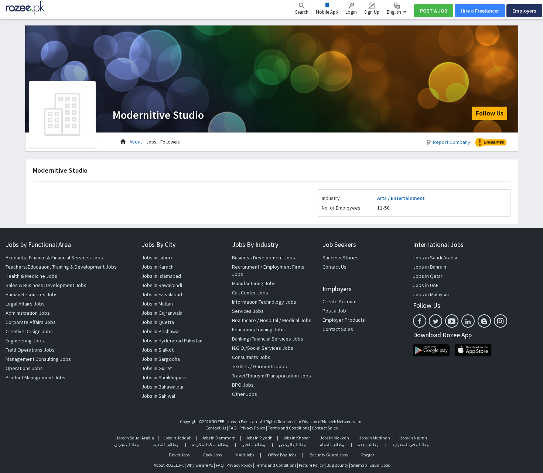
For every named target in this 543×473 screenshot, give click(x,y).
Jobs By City (158, 244)
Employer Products (343, 320)
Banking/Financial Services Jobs (267, 338)
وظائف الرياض (292, 444)
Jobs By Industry (255, 244)
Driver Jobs (179, 455)
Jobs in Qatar (428, 276)
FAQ (233, 428)
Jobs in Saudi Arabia (435, 257)
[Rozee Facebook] (419, 321)
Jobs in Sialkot (157, 349)
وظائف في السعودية (410, 444)
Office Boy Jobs (282, 455)
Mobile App (327, 12)
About (136, 142)
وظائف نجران (126, 444)
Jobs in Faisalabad (161, 294)
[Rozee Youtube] (451, 321)
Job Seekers (339, 244)
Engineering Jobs (25, 340)
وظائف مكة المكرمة (210, 444)
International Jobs (438, 244)
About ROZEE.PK (169, 465)
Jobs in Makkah (334, 438)
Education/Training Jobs (258, 329)
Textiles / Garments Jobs (259, 366)
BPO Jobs (243, 384)
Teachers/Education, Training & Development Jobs (61, 266)
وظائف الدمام (332, 444)
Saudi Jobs (379, 465)
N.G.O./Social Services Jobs (262, 348)
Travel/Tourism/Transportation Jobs (271, 375)
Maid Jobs (244, 455)
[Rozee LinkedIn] (468, 321)
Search (301, 12)
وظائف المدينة (165, 444)
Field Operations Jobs (30, 349)
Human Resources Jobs (32, 294)
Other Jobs (244, 394)
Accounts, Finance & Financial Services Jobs (54, 257)
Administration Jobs (28, 313)
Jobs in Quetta (157, 322)
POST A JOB (433, 10)
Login (351, 12)
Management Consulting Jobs (38, 359)
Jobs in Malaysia (431, 294)
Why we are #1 (200, 465)
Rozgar (367, 455)
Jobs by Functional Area (38, 244)
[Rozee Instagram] (500, 321)
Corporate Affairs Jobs (31, 322)
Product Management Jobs (35, 377)
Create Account (339, 301)
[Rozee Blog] (484, 321)
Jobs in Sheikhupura (163, 377)
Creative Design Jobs (29, 331)
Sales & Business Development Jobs (46, 285)
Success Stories (340, 257)
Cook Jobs (212, 455)
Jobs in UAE (425, 285)
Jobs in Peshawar (160, 331)
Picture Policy (311, 465)
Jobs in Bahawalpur (162, 386)
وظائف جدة (368, 444)
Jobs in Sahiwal (158, 396)
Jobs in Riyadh (259, 438)
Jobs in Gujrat (156, 368)
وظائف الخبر (253, 444)
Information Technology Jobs (264, 301)
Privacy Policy (252, 428)
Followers (170, 142)
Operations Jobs (24, 368)
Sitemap (359, 465)
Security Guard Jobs (329, 455)
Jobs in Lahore (157, 257)
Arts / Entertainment (401, 198)
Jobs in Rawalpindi (161, 285)
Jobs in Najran (413, 438)
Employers (524, 10)
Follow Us (489, 113)
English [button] (394, 12)
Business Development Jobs (263, 257)
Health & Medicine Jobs (31, 276)
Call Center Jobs (250, 292)
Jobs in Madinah (374, 438)
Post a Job (334, 310)
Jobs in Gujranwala (161, 313)
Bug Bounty (337, 465)
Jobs (151, 142)
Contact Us (334, 266)
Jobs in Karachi (158, 266)
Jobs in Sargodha (160, 359)
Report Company (451, 142)
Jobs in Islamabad (161, 276)
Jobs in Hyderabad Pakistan (171, 340)
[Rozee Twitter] (435, 321)
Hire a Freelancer (480, 10)
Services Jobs (248, 311)
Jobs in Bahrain (429, 266)
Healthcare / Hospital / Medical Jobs (271, 320)
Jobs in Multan (157, 303)
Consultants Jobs (251, 357)
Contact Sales (337, 329)
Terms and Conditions (288, 428)
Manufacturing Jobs (254, 283)
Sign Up (371, 12)
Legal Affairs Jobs (25, 303)
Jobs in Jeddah (177, 438)
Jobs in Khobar (296, 438)
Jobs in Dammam (219, 438)
